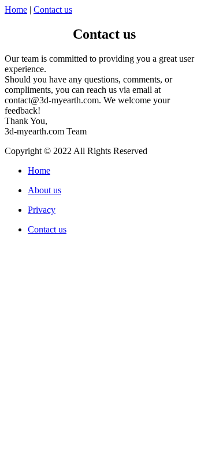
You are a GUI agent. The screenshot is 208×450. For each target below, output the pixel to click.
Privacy (41, 210)
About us (44, 190)
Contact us (53, 9)
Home (16, 9)
